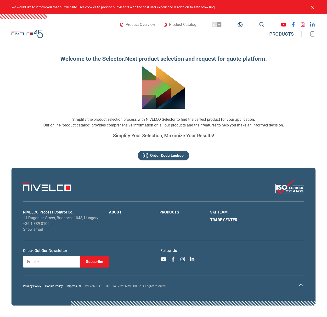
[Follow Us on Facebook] (293, 24)
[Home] (27, 34)
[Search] (262, 24)
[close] (312, 7)
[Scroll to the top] (301, 286)
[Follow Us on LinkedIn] (312, 24)
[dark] (216, 24)
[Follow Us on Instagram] (303, 24)
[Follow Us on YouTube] (283, 24)
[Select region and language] (240, 24)
